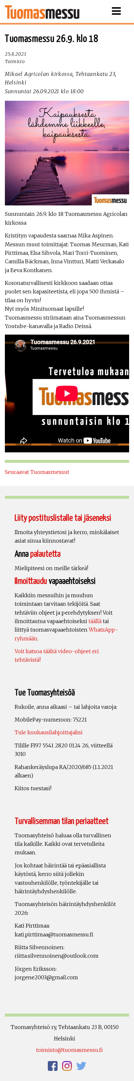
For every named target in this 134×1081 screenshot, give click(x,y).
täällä (94, 621)
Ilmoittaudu (31, 581)
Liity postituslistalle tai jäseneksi (63, 518)
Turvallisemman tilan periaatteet (62, 821)
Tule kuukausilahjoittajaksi (49, 732)
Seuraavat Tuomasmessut (37, 472)
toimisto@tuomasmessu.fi (69, 1050)
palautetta (45, 554)
